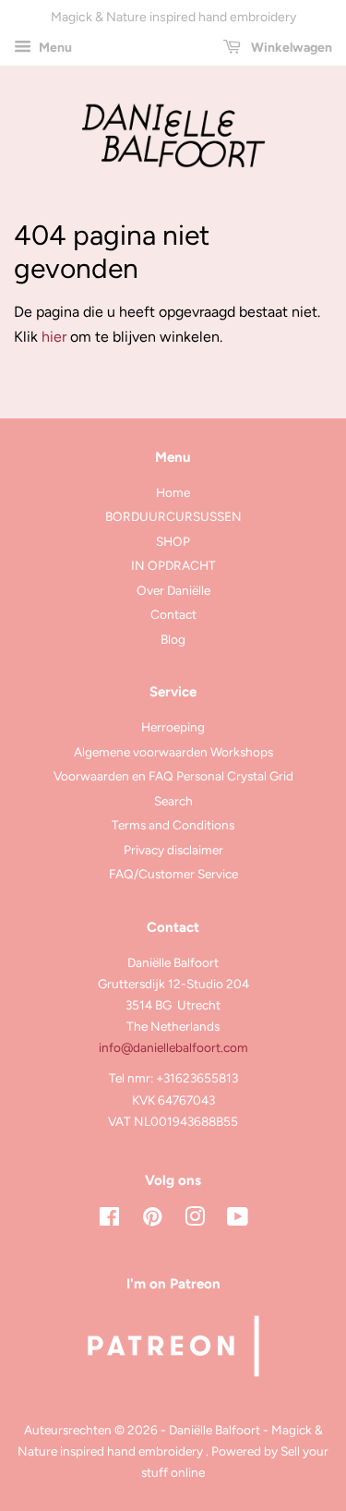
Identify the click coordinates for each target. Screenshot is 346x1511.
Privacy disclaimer (173, 849)
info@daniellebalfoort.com (173, 1047)
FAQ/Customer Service (173, 873)
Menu (54, 47)
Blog (173, 639)
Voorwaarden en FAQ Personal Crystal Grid (173, 775)
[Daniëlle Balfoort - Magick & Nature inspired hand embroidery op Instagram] (195, 1220)
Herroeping (173, 726)
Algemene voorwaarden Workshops (173, 751)
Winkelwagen (290, 47)
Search (173, 800)
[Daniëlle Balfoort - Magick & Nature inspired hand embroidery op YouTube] (237, 1220)
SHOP (173, 541)
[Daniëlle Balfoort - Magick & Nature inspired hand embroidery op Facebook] (109, 1220)
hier (54, 336)
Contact (173, 614)
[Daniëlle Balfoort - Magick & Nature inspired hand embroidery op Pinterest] (152, 1220)
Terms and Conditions (173, 824)
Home (173, 492)
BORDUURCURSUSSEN (173, 516)
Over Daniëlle (173, 590)
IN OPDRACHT (173, 565)
